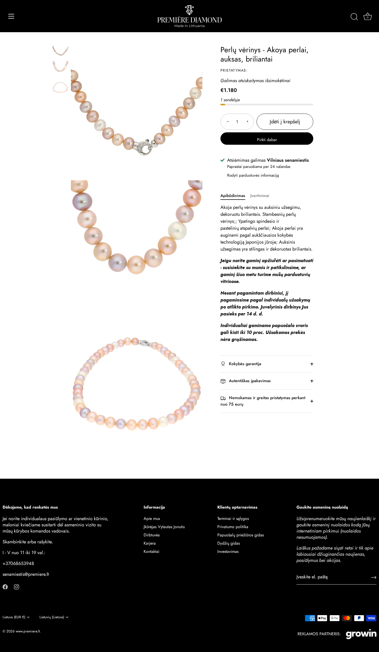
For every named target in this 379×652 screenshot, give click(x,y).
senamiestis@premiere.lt (26, 574)
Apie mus (152, 518)
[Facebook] (5, 586)
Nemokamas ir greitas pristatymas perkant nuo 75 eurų (262, 401)
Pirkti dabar (267, 140)
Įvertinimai (259, 196)
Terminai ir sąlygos (233, 518)
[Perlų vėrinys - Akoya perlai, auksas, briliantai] (60, 50)
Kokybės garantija (244, 364)
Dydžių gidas (228, 543)
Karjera (150, 543)
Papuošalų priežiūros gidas (240, 535)
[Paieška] (354, 17)
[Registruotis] (373, 577)
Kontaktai (151, 551)
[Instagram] (16, 586)
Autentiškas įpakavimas (249, 381)
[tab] (235, 196)
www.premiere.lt (28, 631)
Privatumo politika (232, 527)
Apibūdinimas (232, 196)
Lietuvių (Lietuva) (51, 617)
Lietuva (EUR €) (14, 617)
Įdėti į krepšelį (285, 121)
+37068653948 (18, 563)
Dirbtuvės (152, 535)
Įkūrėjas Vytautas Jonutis (164, 527)
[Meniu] (11, 16)
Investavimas (227, 551)
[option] (60, 51)
